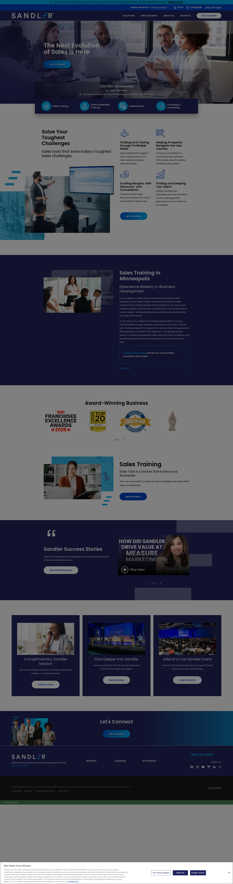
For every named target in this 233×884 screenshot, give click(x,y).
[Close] (229, 872)
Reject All (180, 873)
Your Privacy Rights (161, 873)
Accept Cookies (198, 873)
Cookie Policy (72, 881)
